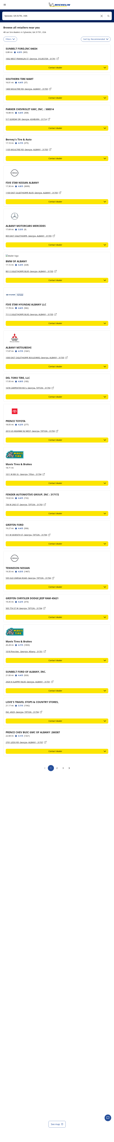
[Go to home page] (59, 4)
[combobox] (57, 16)
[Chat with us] (108, 1117)
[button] (101, 16)
